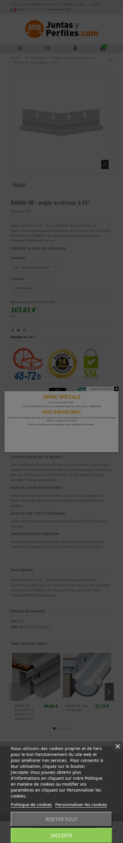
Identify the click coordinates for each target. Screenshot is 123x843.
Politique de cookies (31, 804)
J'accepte (61, 835)
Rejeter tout (61, 819)
